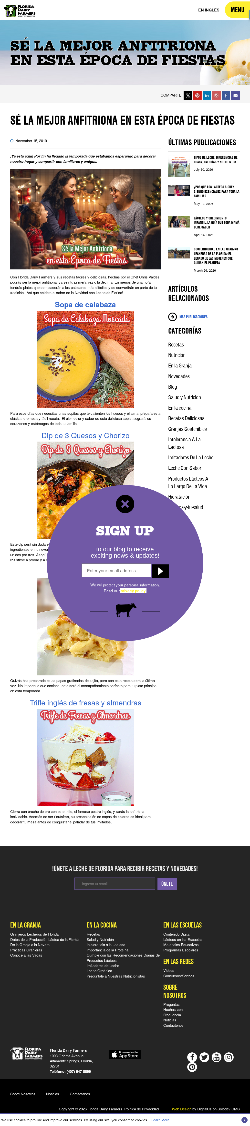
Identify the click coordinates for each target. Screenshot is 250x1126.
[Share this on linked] (207, 95)
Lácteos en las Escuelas (182, 939)
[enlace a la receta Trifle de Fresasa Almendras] (85, 757)
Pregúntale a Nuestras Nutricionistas (116, 975)
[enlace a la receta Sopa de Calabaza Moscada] (85, 359)
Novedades (179, 376)
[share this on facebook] (226, 95)
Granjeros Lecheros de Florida (34, 934)
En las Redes (178, 961)
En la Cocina (102, 925)
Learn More (160, 1119)
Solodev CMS (229, 1108)
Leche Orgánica (99, 970)
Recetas (176, 344)
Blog (172, 386)
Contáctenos (173, 1025)
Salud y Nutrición (100, 939)
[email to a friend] (235, 95)
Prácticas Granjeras (26, 949)
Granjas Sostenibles (187, 429)
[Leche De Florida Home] (19, 7)
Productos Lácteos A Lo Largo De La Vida (188, 482)
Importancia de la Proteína (107, 949)
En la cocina (179, 407)
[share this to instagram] (216, 95)
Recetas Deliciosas (186, 418)
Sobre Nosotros (174, 991)
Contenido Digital (176, 934)
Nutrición (177, 355)
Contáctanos (80, 1093)
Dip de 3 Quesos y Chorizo (86, 435)
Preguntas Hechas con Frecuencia (173, 1009)
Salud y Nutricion (184, 397)
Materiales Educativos (181, 944)
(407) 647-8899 (79, 1071)
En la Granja (180, 365)
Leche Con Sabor (184, 468)
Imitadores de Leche (103, 965)
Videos (168, 970)
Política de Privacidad (141, 1108)
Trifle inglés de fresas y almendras (85, 702)
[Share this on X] (188, 95)
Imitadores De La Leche (190, 457)
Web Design (181, 1108)
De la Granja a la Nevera (30, 944)
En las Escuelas (182, 925)
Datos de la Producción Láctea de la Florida (44, 939)
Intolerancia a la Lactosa (106, 944)
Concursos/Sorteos (178, 975)
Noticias (169, 1019)
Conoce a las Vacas (26, 955)
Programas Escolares (180, 949)
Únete (167, 884)
